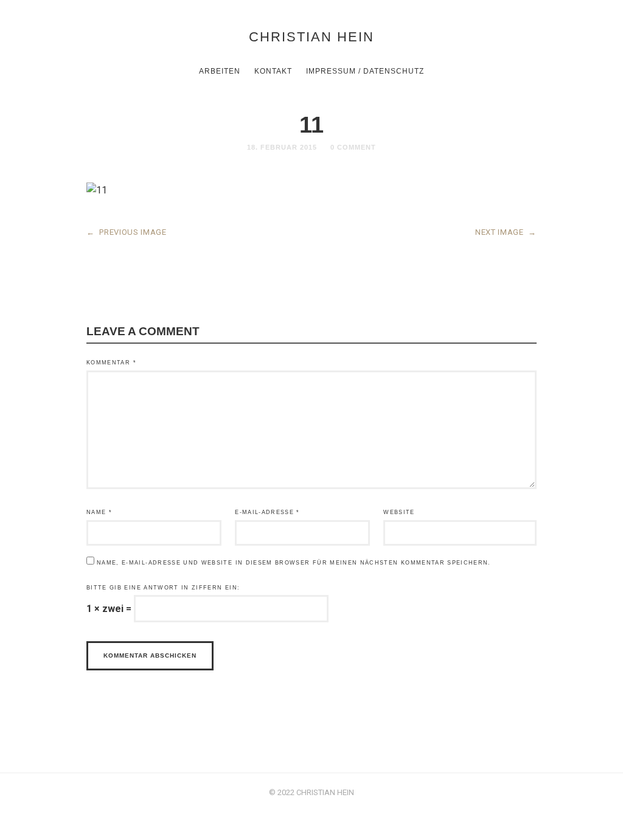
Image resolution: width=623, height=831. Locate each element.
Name (99, 512)
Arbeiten (219, 71)
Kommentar (111, 363)
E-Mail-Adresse (267, 512)
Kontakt (273, 71)
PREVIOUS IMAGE (126, 232)
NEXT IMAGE (506, 232)
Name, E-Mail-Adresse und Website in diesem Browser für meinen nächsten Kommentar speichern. (294, 563)
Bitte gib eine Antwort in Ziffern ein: (163, 588)
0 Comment (353, 147)
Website (398, 512)
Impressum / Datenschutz (365, 71)
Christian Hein (311, 36)
